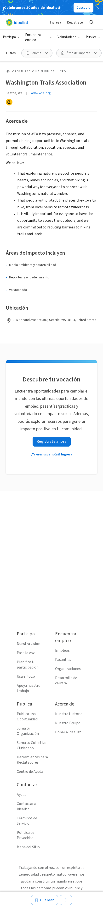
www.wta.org (41, 93)
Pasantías (63, 659)
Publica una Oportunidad (27, 716)
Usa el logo (26, 676)
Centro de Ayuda (30, 771)
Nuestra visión (28, 643)
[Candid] (9, 102)
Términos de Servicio (27, 821)
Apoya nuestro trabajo (28, 688)
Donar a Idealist (68, 732)
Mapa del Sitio (28, 847)
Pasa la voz (26, 653)
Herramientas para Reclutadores (32, 760)
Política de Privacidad (25, 835)
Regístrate (75, 22)
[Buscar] (91, 22)
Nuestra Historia (68, 714)
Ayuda (21, 794)
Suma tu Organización (28, 731)
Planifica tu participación (28, 664)
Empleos (62, 650)
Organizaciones (68, 668)
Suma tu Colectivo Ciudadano (31, 745)
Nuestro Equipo (67, 723)
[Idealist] (17, 22)
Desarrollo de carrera (66, 680)
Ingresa (55, 22)
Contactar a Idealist (26, 806)
